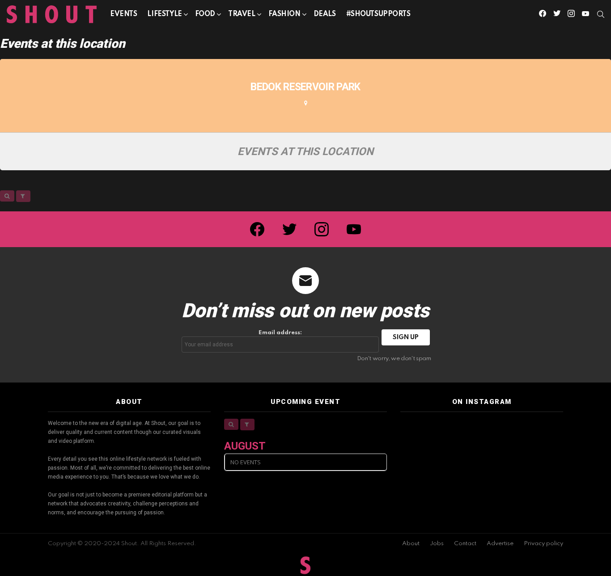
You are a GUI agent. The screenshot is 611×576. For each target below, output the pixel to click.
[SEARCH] (600, 14)
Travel (241, 14)
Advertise (500, 544)
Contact (465, 544)
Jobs (437, 544)
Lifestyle (164, 14)
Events (123, 14)
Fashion (284, 14)
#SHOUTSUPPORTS (378, 14)
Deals (325, 14)
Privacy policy (543, 544)
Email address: (280, 333)
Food (205, 14)
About (411, 544)
